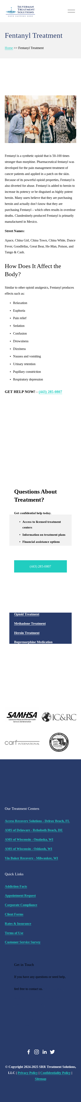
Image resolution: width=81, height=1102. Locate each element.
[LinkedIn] (44, 1051)
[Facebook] (28, 1051)
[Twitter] (52, 1051)
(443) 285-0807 (40, 566)
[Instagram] (36, 1051)
